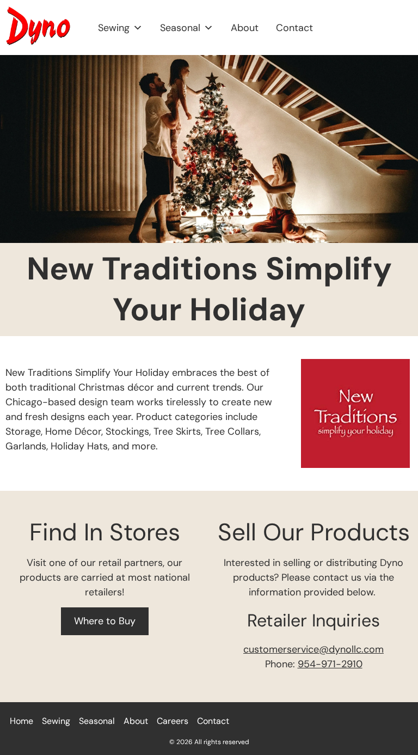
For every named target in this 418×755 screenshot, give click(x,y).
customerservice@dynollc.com (313, 649)
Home (21, 721)
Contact (294, 27)
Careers (172, 721)
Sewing (114, 27)
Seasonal (180, 27)
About (245, 27)
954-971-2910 (330, 664)
